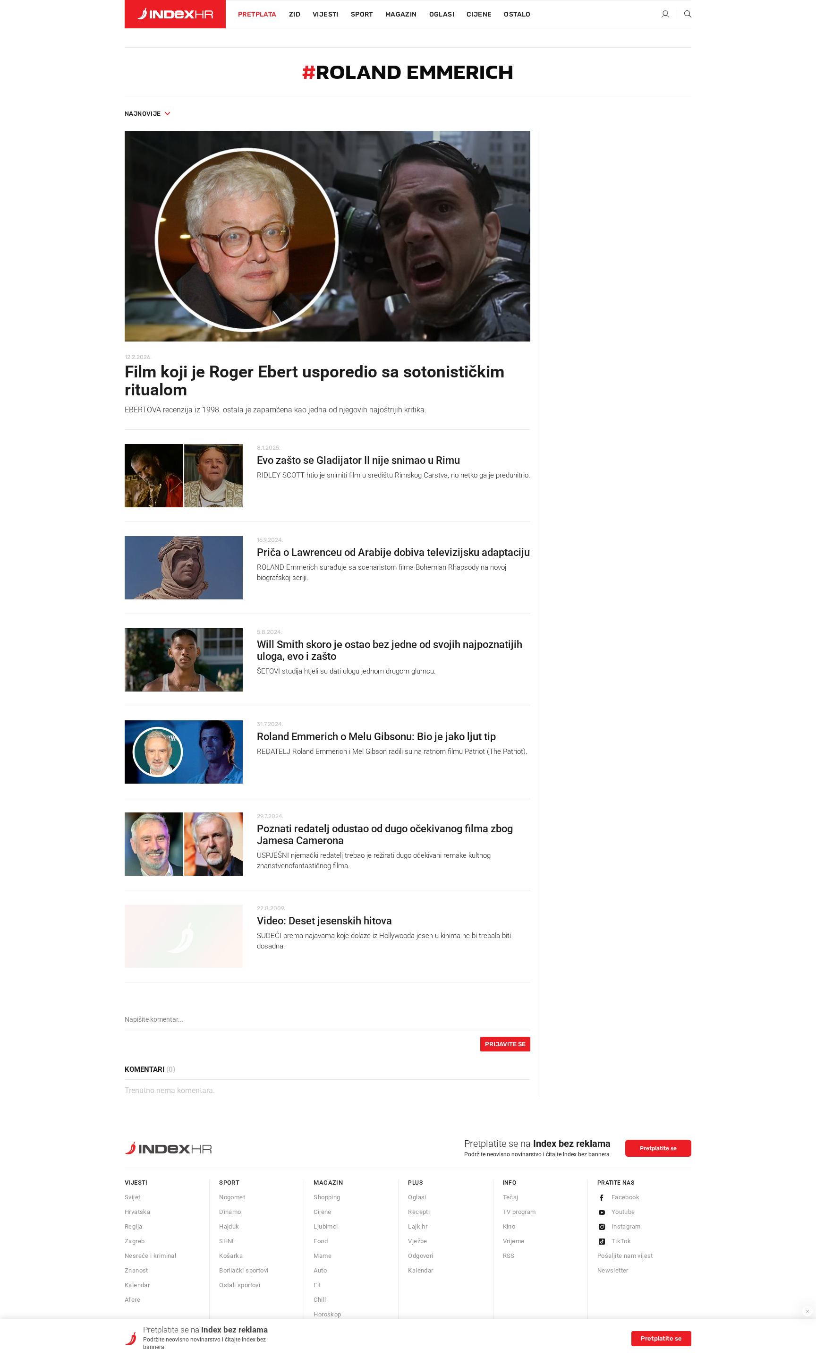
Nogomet (232, 1197)
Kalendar (137, 1285)
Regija (133, 1226)
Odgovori (420, 1255)
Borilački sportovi (243, 1270)
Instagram (626, 1226)
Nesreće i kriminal (150, 1255)
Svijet (132, 1197)
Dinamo (230, 1211)
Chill (320, 1299)
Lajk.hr (417, 1226)
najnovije (143, 113)
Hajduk (229, 1226)
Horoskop (327, 1314)
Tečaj (510, 1197)
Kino (509, 1226)
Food (321, 1241)
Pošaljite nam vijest (625, 1255)
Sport (362, 14)
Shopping (327, 1197)
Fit (317, 1285)
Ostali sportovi (239, 1285)
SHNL (227, 1241)
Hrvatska (137, 1211)
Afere (132, 1299)
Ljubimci (326, 1226)
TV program (519, 1211)
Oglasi (441, 14)
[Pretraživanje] (684, 14)
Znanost (136, 1270)
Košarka (231, 1255)
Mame (323, 1255)
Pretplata (257, 14)
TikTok (621, 1241)
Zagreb (134, 1241)
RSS (509, 1255)
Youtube (623, 1211)
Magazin (328, 1182)
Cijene (479, 14)
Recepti (419, 1211)
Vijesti (326, 14)
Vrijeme (514, 1241)
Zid (294, 14)
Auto (320, 1270)
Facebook (625, 1197)
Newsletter (613, 1270)
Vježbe (417, 1241)
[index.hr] (175, 14)
